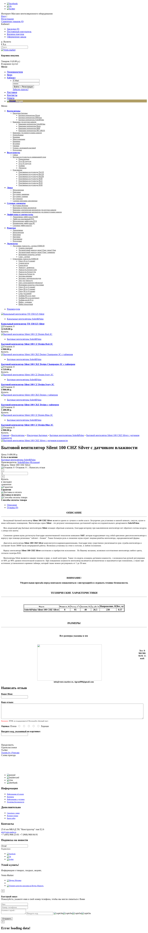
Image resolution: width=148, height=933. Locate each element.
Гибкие (15, 155)
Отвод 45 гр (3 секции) (26, 261)
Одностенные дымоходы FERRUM (25, 259)
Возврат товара (12, 816)
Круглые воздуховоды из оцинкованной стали (29, 157)
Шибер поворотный (25, 304)
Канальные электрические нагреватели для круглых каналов (34, 210)
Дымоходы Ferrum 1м (26, 274)
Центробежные (18, 135)
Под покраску (18, 199)
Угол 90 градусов (24, 161)
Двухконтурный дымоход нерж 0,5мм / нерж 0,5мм (37, 250)
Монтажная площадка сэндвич (29, 255)
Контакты (10, 797)
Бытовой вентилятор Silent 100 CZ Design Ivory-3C (27, 384)
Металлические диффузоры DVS (25, 221)
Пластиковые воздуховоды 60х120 (31, 174)
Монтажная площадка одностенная (31, 285)
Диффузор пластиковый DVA (23, 219)
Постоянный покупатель (19, 31)
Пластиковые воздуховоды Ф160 (30, 185)
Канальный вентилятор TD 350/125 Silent (22, 324)
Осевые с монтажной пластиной (24, 148)
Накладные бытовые (20, 113)
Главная (5, 435)
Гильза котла (23, 265)
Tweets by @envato (10, 752)
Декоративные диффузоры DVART (25, 217)
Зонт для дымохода (25, 281)
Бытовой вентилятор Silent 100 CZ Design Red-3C (27, 344)
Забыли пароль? (20, 89)
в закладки (6, 482)
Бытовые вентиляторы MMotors (30, 118)
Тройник (21, 166)
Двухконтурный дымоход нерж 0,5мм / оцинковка (36, 252)
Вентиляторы (18, 435)
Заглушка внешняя (25, 276)
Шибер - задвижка (25, 302)
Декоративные (18, 230)
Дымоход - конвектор (26, 268)
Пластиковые (17, 170)
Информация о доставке (16, 799)
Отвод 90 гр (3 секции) (26, 289)
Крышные (16, 137)
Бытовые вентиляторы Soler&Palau (31, 120)
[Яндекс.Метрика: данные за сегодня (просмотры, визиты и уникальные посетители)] (14, 880)
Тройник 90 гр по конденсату (28, 298)
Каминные (16, 141)
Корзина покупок (15, 34)
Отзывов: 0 (21, 467)
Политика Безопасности (15, 802)
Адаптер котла (23, 263)
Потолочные (17, 150)
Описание (12, 505)
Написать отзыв (37, 467)
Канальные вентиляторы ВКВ (29, 128)
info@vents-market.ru (8, 832)
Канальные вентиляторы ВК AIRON (31, 131)
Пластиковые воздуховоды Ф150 (30, 183)
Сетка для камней (24, 294)
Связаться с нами (13, 813)
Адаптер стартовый (25, 248)
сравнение (6, 484)
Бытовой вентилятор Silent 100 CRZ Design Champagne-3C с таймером (38, 364)
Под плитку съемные (20, 196)
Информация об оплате (15, 794)
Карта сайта (11, 818)
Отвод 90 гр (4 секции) (26, 291)
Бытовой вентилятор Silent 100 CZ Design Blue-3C (27, 425)
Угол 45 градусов (24, 164)
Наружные (16, 237)
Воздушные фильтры (20, 206)
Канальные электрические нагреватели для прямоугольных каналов (37, 212)
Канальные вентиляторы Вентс (29, 126)
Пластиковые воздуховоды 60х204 (31, 177)
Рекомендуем (13, 309)
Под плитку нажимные (21, 194)
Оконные (16, 146)
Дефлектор (22, 168)
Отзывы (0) (12, 507)
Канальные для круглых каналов (24, 122)
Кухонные (16, 144)
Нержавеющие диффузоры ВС (24, 223)
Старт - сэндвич (24, 257)
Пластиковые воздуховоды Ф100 (30, 179)
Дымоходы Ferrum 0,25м (27, 270)
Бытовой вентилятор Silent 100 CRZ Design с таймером (30, 404)
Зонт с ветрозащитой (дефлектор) (30, 283)
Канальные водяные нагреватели (24, 208)
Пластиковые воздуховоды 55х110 (31, 172)
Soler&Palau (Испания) (28, 462)
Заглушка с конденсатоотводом (29, 278)
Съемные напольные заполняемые (25, 201)
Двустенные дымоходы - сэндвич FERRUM (29, 246)
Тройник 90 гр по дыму (27, 296)
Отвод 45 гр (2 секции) (26, 287)
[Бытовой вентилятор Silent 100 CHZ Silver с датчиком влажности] (34, 440)
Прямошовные (23, 159)
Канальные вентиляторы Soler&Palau (31, 124)
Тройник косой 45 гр (25, 300)
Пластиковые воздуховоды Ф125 (30, 181)
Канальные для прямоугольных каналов (27, 133)
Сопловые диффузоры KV (22, 225)
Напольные (17, 192)
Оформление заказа (16, 37)
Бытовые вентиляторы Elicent (29, 115)
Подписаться (5, 849)
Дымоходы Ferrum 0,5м (27, 272)
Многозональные (19, 139)
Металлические (18, 190)
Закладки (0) (13, 29)
